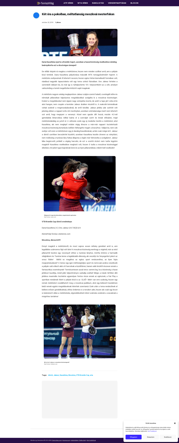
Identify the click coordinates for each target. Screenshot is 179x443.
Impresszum (66, 440)
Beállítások (168, 437)
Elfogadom (133, 437)
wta (91, 375)
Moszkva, (72, 375)
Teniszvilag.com (57, 440)
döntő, (51, 375)
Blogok (135, 3)
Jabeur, (57, 375)
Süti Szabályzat (152, 431)
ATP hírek (68, 3)
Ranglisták (98, 3)
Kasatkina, (64, 375)
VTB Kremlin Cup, (83, 375)
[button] (175, 423)
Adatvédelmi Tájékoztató (78, 440)
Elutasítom (150, 437)
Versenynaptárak (117, 3)
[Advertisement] (79, 400)
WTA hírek (82, 3)
